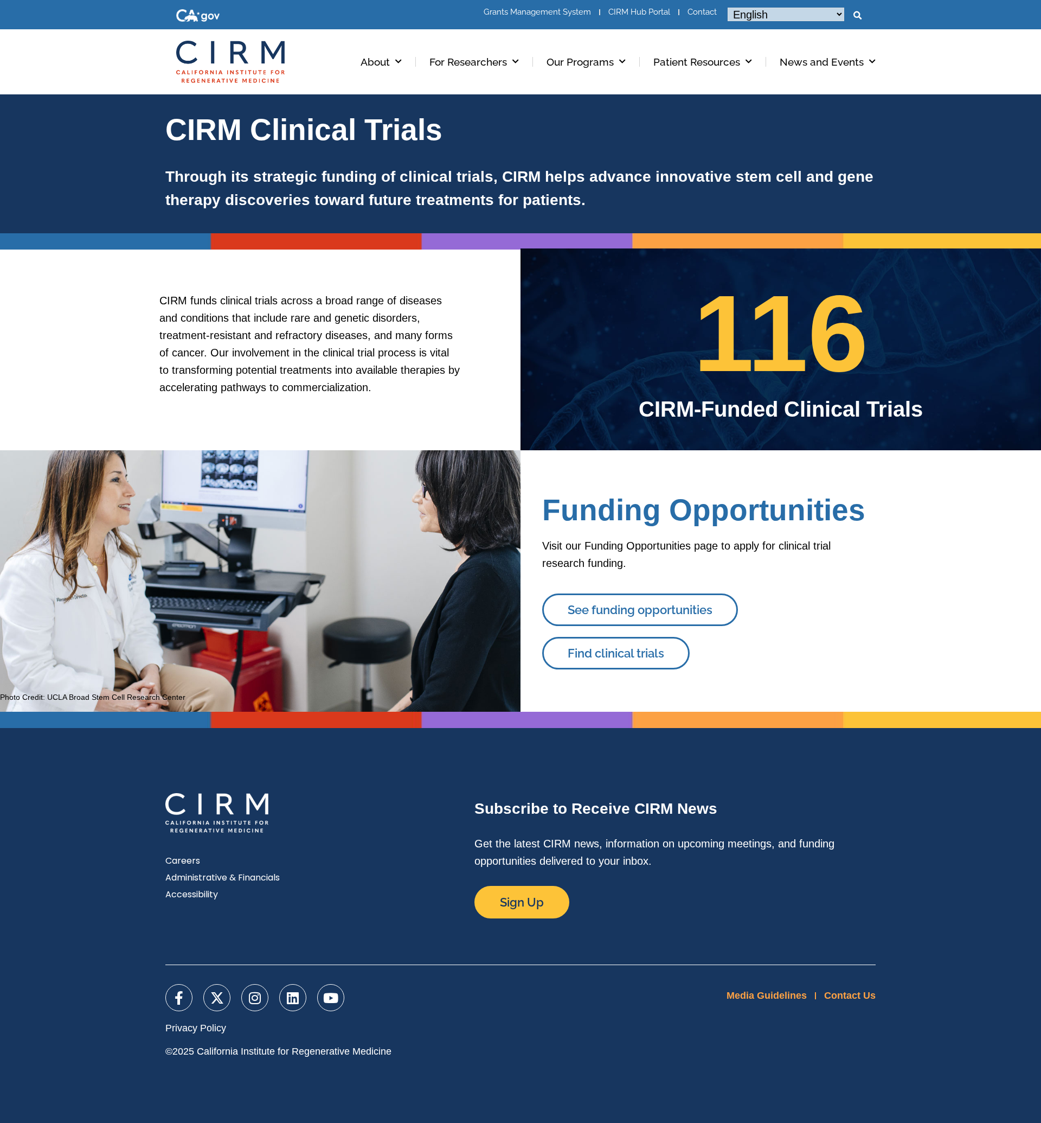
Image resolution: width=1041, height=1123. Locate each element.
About (375, 62)
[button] (857, 15)
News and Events (822, 62)
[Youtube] (330, 997)
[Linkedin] (292, 997)
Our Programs (580, 62)
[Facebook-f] (178, 997)
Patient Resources (696, 62)
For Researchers (468, 62)
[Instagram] (254, 997)
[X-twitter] (216, 997)
